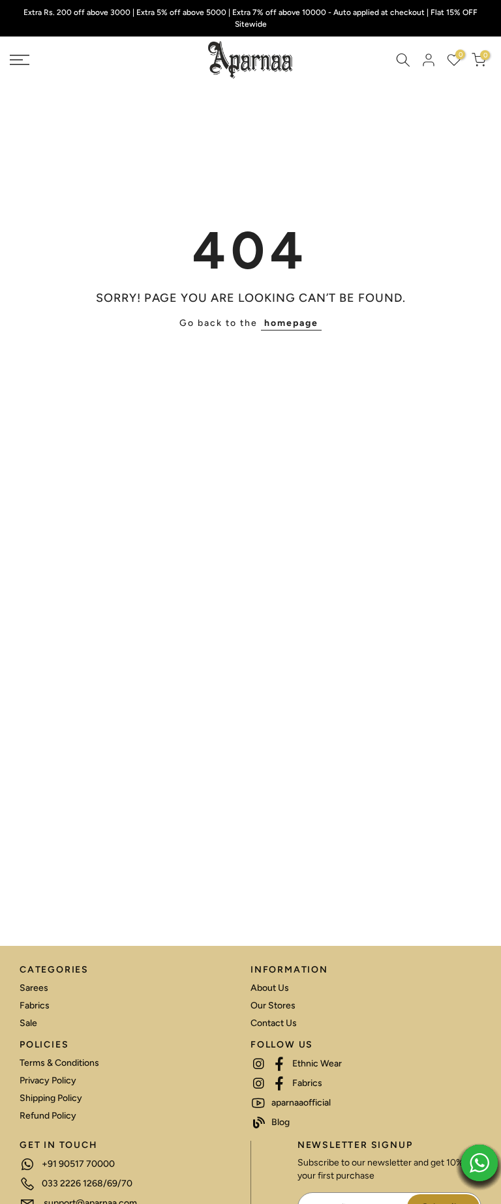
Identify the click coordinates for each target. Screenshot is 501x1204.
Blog (279, 1122)
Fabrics (35, 1005)
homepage (291, 323)
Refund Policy (48, 1115)
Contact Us (273, 1023)
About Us (269, 987)
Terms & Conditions (59, 1062)
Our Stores (273, 1005)
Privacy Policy (48, 1080)
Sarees (34, 987)
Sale (28, 1023)
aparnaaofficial (300, 1102)
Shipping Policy (51, 1098)
